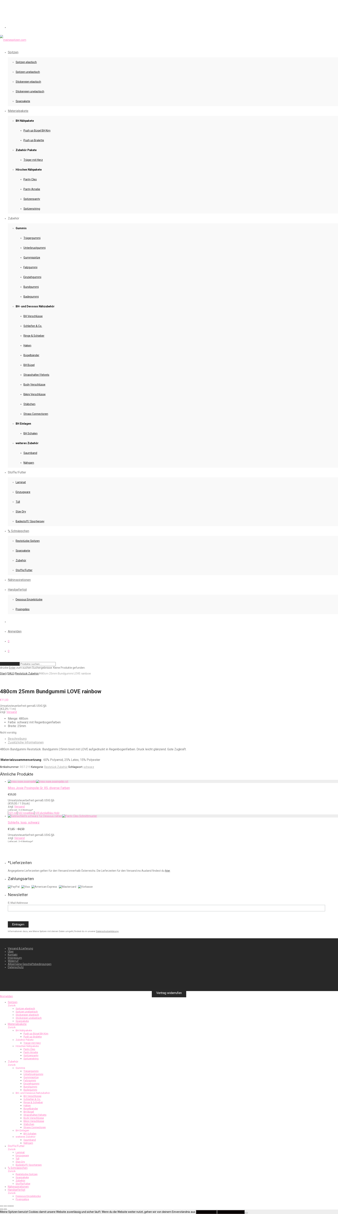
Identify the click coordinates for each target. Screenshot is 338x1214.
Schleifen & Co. (32, 325)
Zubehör (21, 560)
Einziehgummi (32, 277)
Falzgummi (30, 267)
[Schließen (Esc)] (12, 1206)
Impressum (15, 957)
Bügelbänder (31, 355)
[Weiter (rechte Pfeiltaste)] (5, 1209)
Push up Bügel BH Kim (36, 130)
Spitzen (13, 52)
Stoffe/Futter (24, 570)
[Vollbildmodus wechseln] (5, 1206)
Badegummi (31, 296)
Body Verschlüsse (34, 384)
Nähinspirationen (19, 580)
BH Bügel (29, 365)
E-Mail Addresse (18, 902)
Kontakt (12, 954)
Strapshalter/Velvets (36, 374)
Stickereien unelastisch (30, 91)
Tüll (18, 501)
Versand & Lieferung (20, 948)
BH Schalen (30, 433)
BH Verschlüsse (33, 316)
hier (167, 870)
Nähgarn (28, 462)
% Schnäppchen (18, 531)
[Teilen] (9, 1206)
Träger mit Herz (33, 159)
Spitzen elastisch (26, 62)
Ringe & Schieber (33, 335)
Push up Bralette (33, 140)
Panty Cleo (30, 179)
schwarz (89, 766)
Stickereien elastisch (28, 81)
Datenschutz (16, 967)
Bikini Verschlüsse (34, 394)
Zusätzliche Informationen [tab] (26, 742)
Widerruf (13, 961)
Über (11, 951)
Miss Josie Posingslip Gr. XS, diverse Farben (39, 788)
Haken (27, 345)
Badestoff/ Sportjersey (30, 521)
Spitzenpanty (31, 198)
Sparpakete (23, 101)
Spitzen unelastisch (28, 71)
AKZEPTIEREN (206, 1211)
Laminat (21, 482)
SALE (10, 673)
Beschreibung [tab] (17, 739)
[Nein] (246, 1212)
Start (3, 673)
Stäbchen (29, 404)
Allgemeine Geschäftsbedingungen (29, 964)
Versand (11, 712)
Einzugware (23, 492)
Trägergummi (31, 238)
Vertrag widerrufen (169, 993)
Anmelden (15, 631)
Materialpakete (18, 111)
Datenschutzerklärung (107, 931)
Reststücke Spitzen (28, 540)
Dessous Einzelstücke (29, 599)
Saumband (30, 452)
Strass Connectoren (35, 413)
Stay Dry (21, 511)
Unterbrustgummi (34, 247)
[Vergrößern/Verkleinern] (1, 1206)
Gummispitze (31, 257)
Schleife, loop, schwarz (24, 822)
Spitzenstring (31, 208)
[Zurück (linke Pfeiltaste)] (1, 1209)
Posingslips (23, 609)
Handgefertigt (17, 589)
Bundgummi (31, 286)
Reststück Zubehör (27, 673)
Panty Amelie (31, 189)
